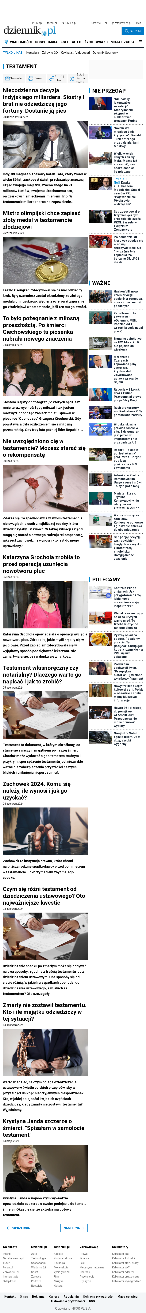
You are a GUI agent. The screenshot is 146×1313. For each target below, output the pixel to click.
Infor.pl (7, 1253)
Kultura (58, 1285)
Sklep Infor (9, 1281)
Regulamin (71, 1296)
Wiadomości (38, 1267)
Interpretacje (10, 1276)
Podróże (36, 1281)
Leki (82, 1262)
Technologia (38, 1258)
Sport (34, 1272)
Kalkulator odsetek (123, 1272)
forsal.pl (52, 22)
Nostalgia (32, 52)
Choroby (85, 1272)
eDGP (6, 1262)
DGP (83, 22)
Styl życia (85, 1281)
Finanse (84, 1258)
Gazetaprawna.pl (13, 1258)
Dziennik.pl (39, 1247)
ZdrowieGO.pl (99, 22)
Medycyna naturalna (92, 1267)
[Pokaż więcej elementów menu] (140, 42)
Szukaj (135, 31)
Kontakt (10, 1296)
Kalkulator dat (120, 1253)
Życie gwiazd (62, 1272)
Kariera (54, 1296)
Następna (72, 1228)
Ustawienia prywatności (68, 1301)
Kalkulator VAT (121, 1267)
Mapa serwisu (127, 1296)
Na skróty (10, 1247)
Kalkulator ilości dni (123, 1258)
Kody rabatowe (63, 1258)
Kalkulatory (120, 1247)
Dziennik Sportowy (105, 52)
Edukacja (59, 1262)
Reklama (38, 1296)
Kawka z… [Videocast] (75, 52)
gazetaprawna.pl (121, 22)
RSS (92, 1301)
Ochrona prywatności (98, 1296)
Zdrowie (36, 1276)
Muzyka (58, 1281)
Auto (34, 1253)
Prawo (84, 1253)
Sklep (138, 22)
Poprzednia (20, 1228)
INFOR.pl (37, 22)
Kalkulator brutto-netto (126, 1276)
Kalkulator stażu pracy (125, 1262)
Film (56, 1276)
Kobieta (58, 1253)
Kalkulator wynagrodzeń (126, 1281)
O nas (24, 1296)
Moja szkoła (61, 1267)
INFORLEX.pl (68, 22)
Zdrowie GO (50, 52)
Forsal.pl (8, 1267)
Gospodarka (38, 1262)
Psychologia (87, 1276)
